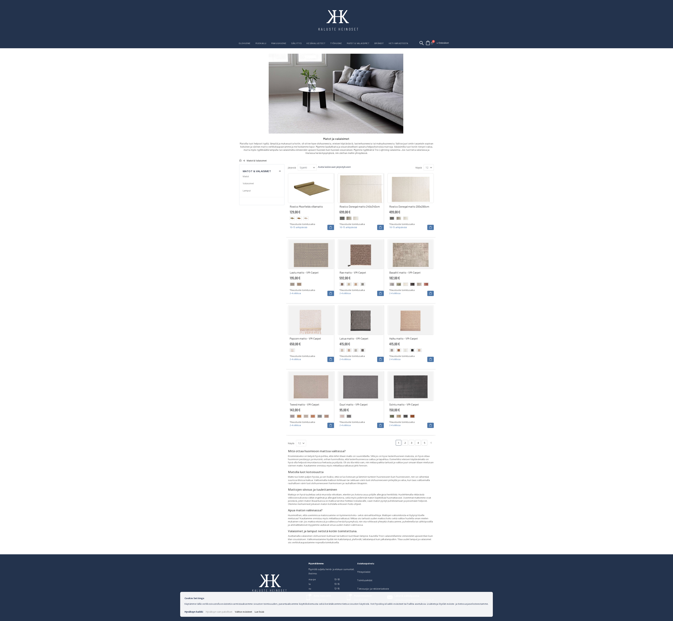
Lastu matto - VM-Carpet (304, 272)
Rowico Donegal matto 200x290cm (409, 206)
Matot (246, 176)
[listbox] (311, 219)
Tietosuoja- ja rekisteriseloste (373, 588)
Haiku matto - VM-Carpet (403, 338)
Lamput (247, 190)
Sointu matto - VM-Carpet (404, 404)
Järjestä (292, 167)
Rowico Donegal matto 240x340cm (359, 206)
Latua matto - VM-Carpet (353, 338)
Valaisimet (248, 183)
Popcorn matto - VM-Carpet (305, 338)
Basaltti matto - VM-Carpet (405, 272)
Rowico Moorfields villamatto (306, 206)
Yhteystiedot (364, 571)
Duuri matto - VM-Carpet (353, 404)
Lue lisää (259, 611)
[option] (292, 218)
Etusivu (240, 160)
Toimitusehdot (364, 580)
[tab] (261, 168)
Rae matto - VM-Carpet (352, 272)
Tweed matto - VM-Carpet (304, 404)
